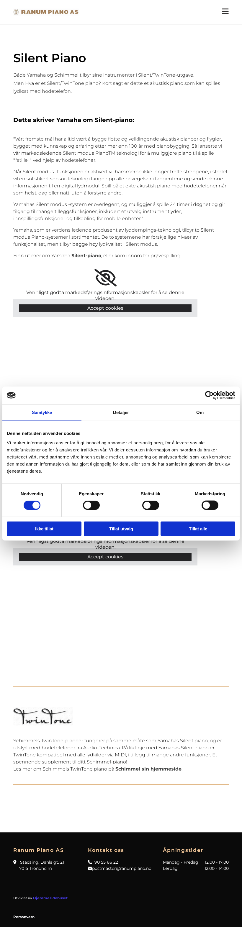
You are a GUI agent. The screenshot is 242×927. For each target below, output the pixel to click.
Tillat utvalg (121, 528)
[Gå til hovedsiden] (46, 12)
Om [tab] (200, 412)
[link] (105, 278)
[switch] (91, 505)
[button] (158, 12)
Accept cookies (105, 308)
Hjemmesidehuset (50, 898)
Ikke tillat (44, 528)
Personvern (24, 917)
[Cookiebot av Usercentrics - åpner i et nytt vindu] (209, 395)
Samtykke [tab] (42, 412)
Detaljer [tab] (121, 412)
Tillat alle (198, 528)
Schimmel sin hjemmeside (148, 769)
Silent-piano (86, 255)
